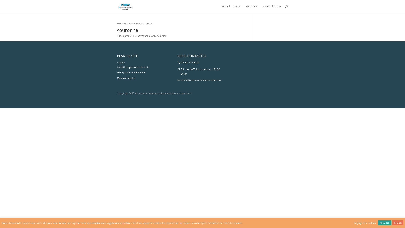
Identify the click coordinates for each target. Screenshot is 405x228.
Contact (237, 6)
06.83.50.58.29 (190, 62)
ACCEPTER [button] (384, 222)
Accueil (226, 6)
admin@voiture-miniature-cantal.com (201, 80)
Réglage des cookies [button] (365, 223)
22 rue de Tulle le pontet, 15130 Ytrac (200, 71)
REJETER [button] (398, 222)
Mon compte (252, 6)
